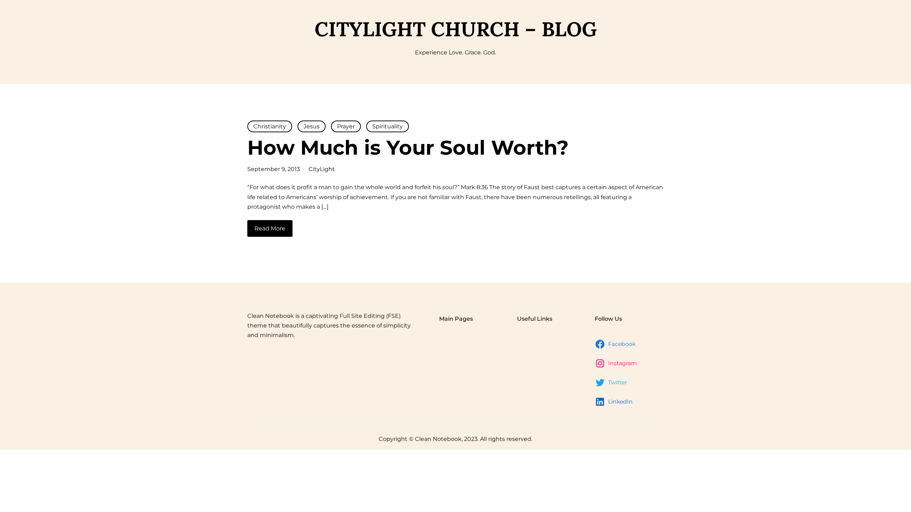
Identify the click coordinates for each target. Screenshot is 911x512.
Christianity (269, 126)
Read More (269, 228)
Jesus (312, 126)
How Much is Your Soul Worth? (408, 147)
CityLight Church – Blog (456, 29)
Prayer (346, 126)
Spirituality (387, 126)
